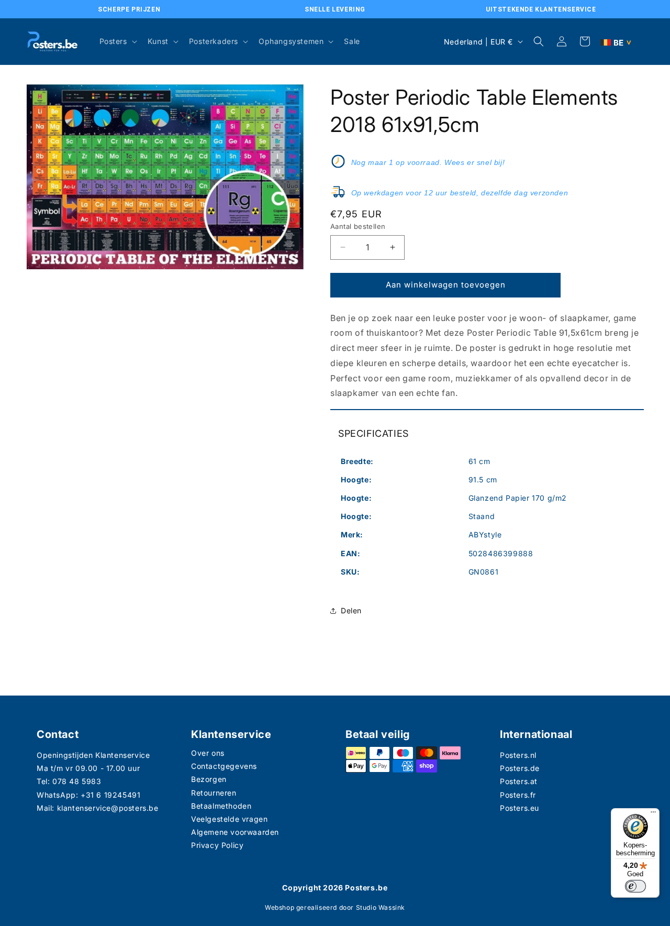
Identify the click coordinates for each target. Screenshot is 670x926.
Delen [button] (351, 610)
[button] (117, 41)
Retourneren (214, 792)
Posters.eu (519, 807)
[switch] (635, 886)
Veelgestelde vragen (229, 818)
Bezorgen (209, 779)
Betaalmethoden (221, 805)
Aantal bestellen (357, 226)
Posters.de (520, 768)
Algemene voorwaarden (235, 832)
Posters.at (519, 781)
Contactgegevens (224, 766)
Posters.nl (518, 755)
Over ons (208, 752)
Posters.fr (518, 794)
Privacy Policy (217, 845)
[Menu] (653, 814)
